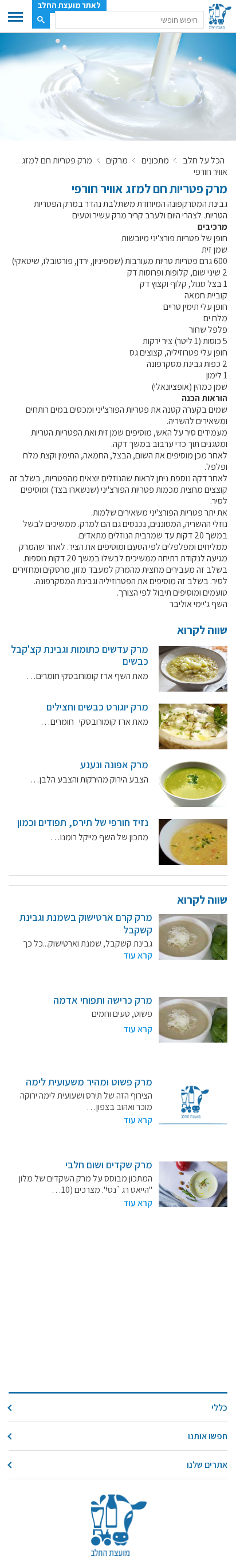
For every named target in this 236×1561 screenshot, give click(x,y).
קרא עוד (137, 955)
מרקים (117, 160)
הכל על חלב (204, 160)
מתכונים (155, 160)
